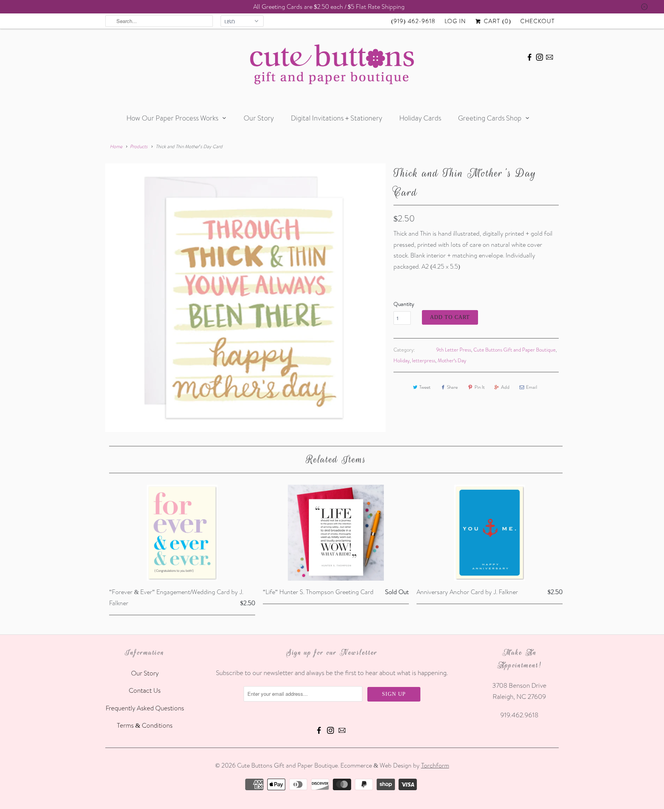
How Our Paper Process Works (172, 118)
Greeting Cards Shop (489, 118)
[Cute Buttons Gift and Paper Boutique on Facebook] (529, 56)
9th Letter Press (453, 349)
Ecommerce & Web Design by (394, 765)
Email (531, 387)
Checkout (537, 21)
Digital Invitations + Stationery (336, 118)
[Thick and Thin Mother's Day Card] (245, 297)
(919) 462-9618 (413, 21)
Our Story (259, 118)
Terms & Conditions (145, 725)
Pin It (480, 387)
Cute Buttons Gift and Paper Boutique (514, 349)
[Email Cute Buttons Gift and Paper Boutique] (549, 56)
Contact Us (145, 690)
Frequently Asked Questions (145, 707)
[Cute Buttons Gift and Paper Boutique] (332, 66)
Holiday (401, 360)
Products (139, 146)
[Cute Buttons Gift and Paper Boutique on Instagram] (539, 56)
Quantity (403, 304)
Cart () (496, 21)
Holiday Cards (420, 118)
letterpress (423, 360)
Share (452, 387)
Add (505, 387)
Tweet (424, 387)
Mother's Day (452, 360)
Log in (455, 21)
